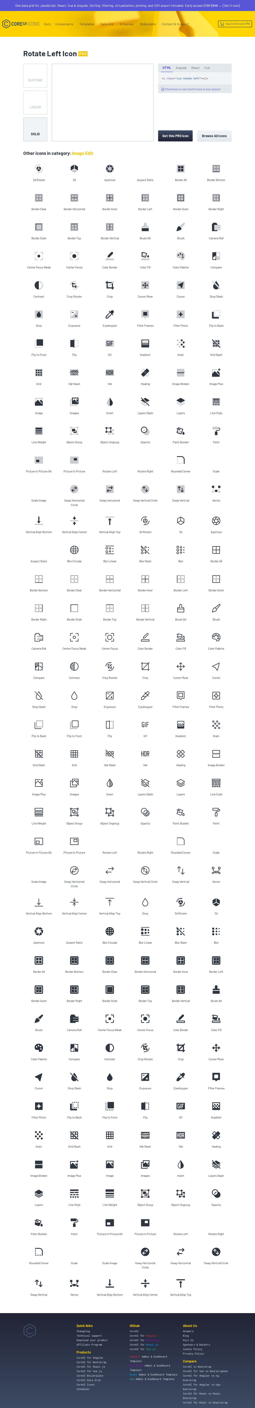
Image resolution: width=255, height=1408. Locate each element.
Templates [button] (86, 24)
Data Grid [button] (107, 24)
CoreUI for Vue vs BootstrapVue (205, 1371)
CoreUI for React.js (91, 1366)
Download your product (92, 1340)
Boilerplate (148, 24)
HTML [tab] (167, 68)
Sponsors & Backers (196, 1344)
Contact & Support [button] (175, 24)
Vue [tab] (207, 68)
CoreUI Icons (85, 1384)
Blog (186, 1335)
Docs (47, 24)
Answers (188, 1331)
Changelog (83, 1331)
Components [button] (64, 24)
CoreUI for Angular (90, 1357)
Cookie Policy (192, 1349)
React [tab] (195, 68)
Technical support (89, 1335)
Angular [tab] (181, 68)
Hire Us (188, 1340)
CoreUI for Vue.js (89, 1371)
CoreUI (134, 1331)
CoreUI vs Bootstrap (197, 1366)
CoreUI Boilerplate (90, 1375)
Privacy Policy (193, 1353)
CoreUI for (143, 1335)
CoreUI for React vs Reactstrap (205, 1402)
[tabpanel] (195, 82)
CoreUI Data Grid (88, 1380)
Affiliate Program (89, 1344)
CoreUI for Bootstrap (91, 1362)
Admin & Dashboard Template (154, 1374)
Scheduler (127, 24)
